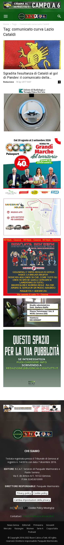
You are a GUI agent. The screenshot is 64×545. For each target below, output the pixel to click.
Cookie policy (40, 493)
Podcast (32, 532)
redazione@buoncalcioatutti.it (38, 516)
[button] (5, 16)
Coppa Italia (52, 528)
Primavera (38, 525)
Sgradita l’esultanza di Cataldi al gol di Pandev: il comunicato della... (30, 75)
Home (6, 24)
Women (30, 528)
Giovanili (50, 525)
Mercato (7, 528)
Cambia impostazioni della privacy (32, 499)
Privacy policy (24, 493)
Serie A (40, 528)
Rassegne (19, 528)
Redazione (8, 82)
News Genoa (13, 525)
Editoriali (26, 525)
